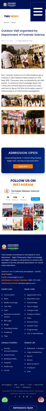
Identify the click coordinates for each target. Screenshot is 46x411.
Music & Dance (33, 364)
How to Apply (32, 306)
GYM (29, 371)
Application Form (34, 295)
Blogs (6, 324)
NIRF (15, 385)
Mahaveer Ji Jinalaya (35, 348)
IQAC (6, 310)
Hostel (6, 370)
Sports (29, 356)
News (13, 22)
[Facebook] (15, 396)
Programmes (32, 330)
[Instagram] (30, 396)
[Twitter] (19, 396)
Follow (36, 199)
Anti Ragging (6, 385)
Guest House (9, 355)
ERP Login (7, 321)
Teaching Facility (11, 328)
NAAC (22, 385)
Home (6, 22)
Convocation (9, 295)
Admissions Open (23, 407)
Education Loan (33, 299)
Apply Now (23, 166)
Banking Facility (10, 359)
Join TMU (7, 306)
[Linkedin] (23, 396)
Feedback (8, 332)
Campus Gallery (33, 314)
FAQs (29, 318)
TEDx (6, 336)
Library (29, 360)
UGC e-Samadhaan (35, 333)
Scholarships (32, 302)
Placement (39, 385)
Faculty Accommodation (11, 349)
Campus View (32, 310)
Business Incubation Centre (12, 315)
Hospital (7, 363)
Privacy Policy (32, 322)
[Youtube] (27, 396)
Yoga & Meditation (34, 352)
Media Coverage (11, 302)
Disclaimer (27, 387)
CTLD (30, 385)
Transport (31, 368)
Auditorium (8, 366)
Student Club (32, 326)
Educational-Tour (25, 41)
